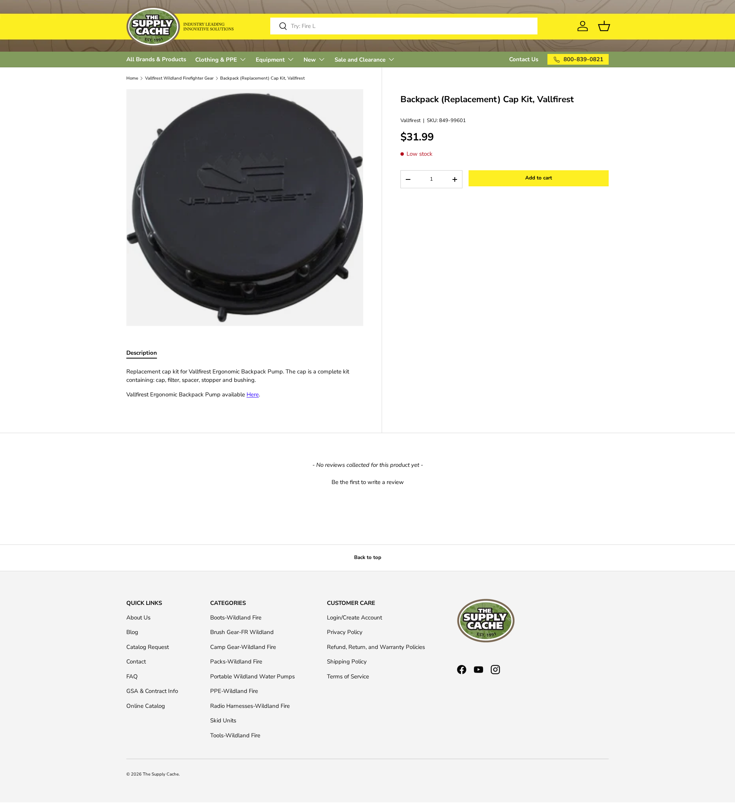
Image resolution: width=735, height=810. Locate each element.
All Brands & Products (156, 59)
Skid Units (223, 720)
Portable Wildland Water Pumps (252, 676)
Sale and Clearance (360, 60)
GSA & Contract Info (152, 691)
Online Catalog (145, 706)
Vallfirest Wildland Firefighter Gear (179, 78)
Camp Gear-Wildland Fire (243, 647)
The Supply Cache (161, 774)
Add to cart (538, 178)
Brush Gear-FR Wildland (242, 632)
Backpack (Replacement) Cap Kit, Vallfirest (262, 78)
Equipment (270, 60)
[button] (367, 481)
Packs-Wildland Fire (236, 661)
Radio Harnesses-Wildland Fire (250, 706)
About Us (138, 617)
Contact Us (523, 59)
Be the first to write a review (368, 482)
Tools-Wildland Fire (235, 735)
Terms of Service (348, 676)
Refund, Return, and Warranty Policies (376, 647)
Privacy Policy (345, 632)
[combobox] (403, 26)
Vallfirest (410, 120)
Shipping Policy (347, 661)
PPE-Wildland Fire (234, 691)
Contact (136, 661)
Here (253, 394)
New (310, 60)
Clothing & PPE (216, 60)
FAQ (132, 676)
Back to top (367, 557)
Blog (132, 632)
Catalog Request (147, 647)
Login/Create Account (354, 617)
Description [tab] (141, 353)
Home (132, 78)
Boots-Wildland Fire (235, 617)
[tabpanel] (244, 383)
